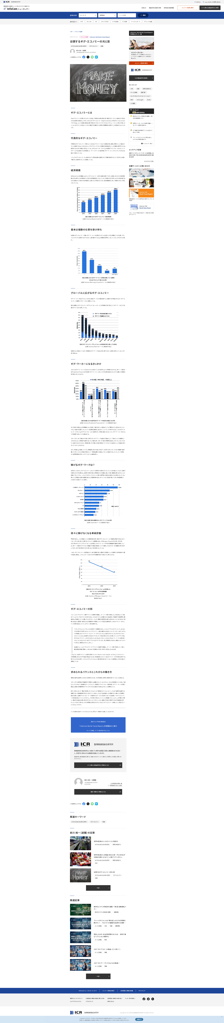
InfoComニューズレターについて (88, 991)
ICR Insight (140, 100)
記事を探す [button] (73, 15)
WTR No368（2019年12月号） (79, 46)
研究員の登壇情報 (169, 8)
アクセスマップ (89, 1001)
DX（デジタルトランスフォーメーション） (140, 96)
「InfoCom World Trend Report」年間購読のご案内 (98, 726)
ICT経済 (124, 21)
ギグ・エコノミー (94, 46)
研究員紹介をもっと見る (116, 785)
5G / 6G (89, 21)
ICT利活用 (115, 21)
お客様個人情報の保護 (126, 991)
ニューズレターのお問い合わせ (212, 2)
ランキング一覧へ (148, 143)
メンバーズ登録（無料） (188, 8)
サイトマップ (142, 991)
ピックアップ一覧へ (149, 161)
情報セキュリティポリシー (76, 998)
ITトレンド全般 (148, 21)
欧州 (132, 100)
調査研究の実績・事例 (155, 8)
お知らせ (143, 8)
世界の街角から (147, 89)
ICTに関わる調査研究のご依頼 (210, 8)
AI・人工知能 (134, 92)
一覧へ (98, 888)
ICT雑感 (133, 103)
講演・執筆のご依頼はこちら (98, 792)
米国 (102, 46)
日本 (132, 89)
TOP (81, 21)
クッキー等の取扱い (130, 998)
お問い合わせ (110, 1001)
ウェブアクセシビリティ (75, 1001)
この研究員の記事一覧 (116, 783)
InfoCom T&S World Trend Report (100, 37)
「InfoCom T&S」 (89, 711)
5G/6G (149, 100)
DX (96, 21)
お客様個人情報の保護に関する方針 (95, 998)
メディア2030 (104, 21)
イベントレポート (135, 21)
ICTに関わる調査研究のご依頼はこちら (98, 765)
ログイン (198, 2)
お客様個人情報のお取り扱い (114, 998)
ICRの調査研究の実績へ (141, 78)
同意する (139, 1019)
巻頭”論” (143, 92)
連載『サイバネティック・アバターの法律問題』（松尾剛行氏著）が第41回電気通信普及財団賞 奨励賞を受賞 (141, 155)
